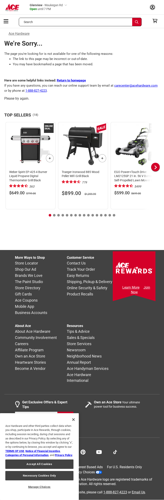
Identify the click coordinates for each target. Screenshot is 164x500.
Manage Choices (39, 486)
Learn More (130, 287)
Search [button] (28, 22)
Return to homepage (71, 80)
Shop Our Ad (25, 269)
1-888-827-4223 (36, 91)
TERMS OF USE (14, 451)
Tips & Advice (78, 331)
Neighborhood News (84, 356)
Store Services (79, 344)
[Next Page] (155, 167)
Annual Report (79, 362)
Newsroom (76, 350)
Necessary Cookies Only (39, 475)
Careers (21, 344)
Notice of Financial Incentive (42, 451)
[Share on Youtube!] (99, 451)
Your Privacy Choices (79, 472)
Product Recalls (80, 294)
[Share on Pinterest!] (83, 451)
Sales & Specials (81, 338)
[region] (39, 456)
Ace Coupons (26, 300)
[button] (149, 167)
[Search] (137, 22)
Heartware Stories (30, 362)
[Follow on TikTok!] (115, 451)
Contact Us (76, 263)
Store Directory (27, 288)
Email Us (138, 492)
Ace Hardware (19, 34)
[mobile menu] (6, 21)
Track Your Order (81, 269)
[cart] (156, 20)
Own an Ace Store (30, 356)
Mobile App (24, 306)
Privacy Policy (63, 455)
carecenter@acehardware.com (136, 85)
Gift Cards (23, 294)
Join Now (140, 289)
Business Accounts (31, 313)
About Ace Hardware (32, 331)
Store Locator (26, 263)
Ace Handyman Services (87, 368)
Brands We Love (28, 275)
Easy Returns (78, 275)
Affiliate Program (29, 350)
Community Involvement (36, 338)
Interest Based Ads (89, 467)
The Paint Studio (29, 282)
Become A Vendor (30, 368)
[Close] (73, 419)
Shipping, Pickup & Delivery (89, 282)
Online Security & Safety (87, 288)
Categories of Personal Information (26, 455)
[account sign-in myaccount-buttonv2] (153, 7)
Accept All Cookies (39, 464)
